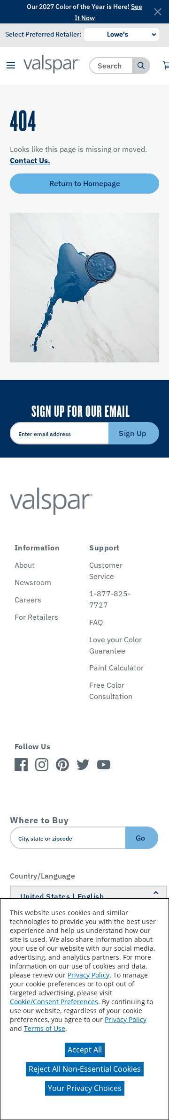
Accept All (85, 1050)
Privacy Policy (88, 974)
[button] (10, 65)
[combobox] (111, 65)
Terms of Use (44, 1028)
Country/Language (42, 875)
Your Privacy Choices (85, 1088)
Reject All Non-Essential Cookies (85, 1069)
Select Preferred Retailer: (43, 34)
